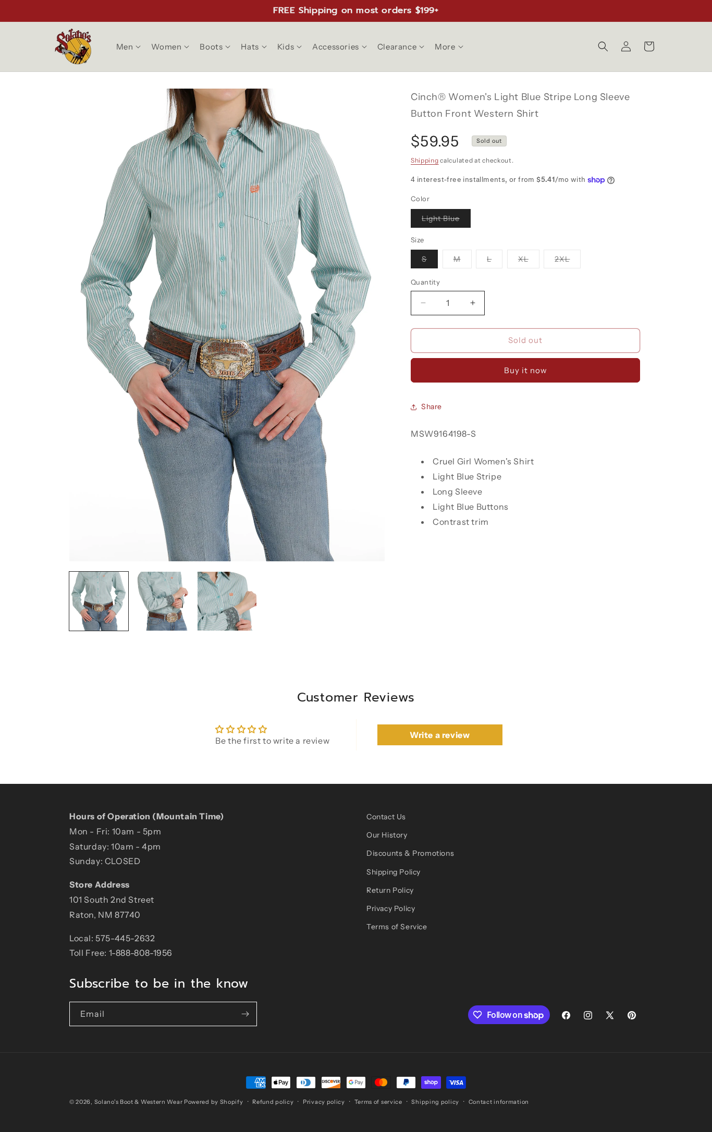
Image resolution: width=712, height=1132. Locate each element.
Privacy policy (324, 1101)
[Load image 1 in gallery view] (98, 601)
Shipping (425, 160)
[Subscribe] (245, 1014)
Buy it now (525, 370)
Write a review (440, 735)
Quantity (425, 282)
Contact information (499, 1101)
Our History (387, 835)
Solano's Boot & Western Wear (138, 1101)
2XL (568, 261)
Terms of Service (396, 926)
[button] (127, 46)
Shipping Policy (393, 871)
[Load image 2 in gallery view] (162, 601)
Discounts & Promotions (410, 853)
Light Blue (446, 220)
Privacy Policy (390, 908)
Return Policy (390, 890)
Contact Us (386, 816)
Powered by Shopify (213, 1101)
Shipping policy (435, 1101)
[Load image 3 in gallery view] (227, 601)
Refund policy (272, 1101)
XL (528, 261)
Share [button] (431, 406)
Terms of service (378, 1101)
